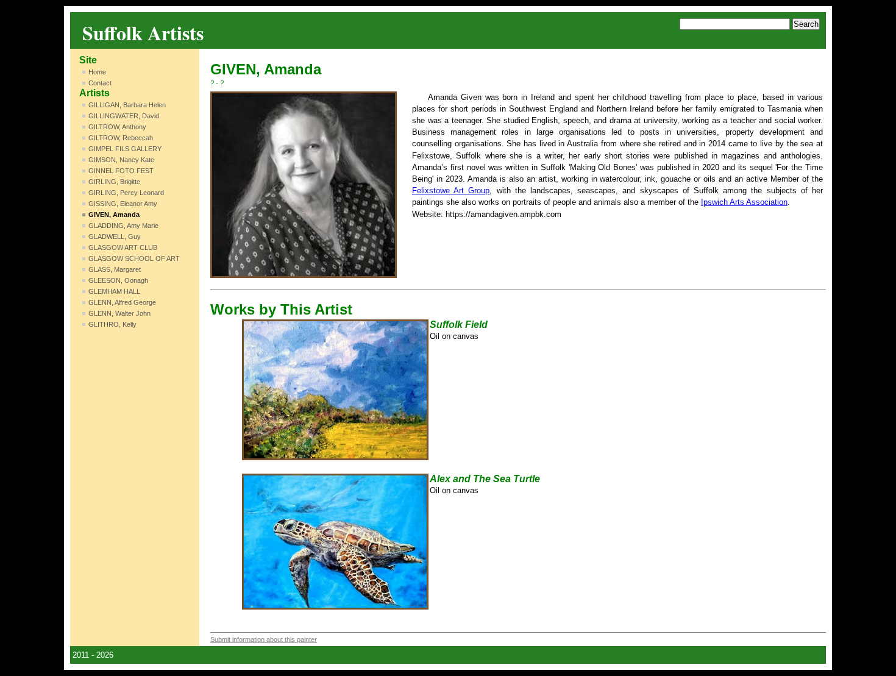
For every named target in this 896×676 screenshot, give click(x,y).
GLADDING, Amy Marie (123, 225)
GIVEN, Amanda (114, 214)
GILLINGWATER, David (123, 115)
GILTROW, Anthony (117, 126)
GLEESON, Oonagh (118, 280)
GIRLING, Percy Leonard (126, 192)
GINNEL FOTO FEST (121, 170)
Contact (100, 83)
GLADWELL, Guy (114, 236)
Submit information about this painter (263, 639)
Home (97, 72)
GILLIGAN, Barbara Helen (127, 105)
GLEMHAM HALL (114, 291)
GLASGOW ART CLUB (122, 247)
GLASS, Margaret (114, 269)
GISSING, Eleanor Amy (122, 203)
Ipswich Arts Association (744, 202)
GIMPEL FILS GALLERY (125, 148)
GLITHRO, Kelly (112, 324)
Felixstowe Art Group (450, 190)
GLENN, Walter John (119, 313)
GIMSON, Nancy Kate (121, 159)
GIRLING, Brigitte (114, 181)
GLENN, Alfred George (122, 302)
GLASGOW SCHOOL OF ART (134, 258)
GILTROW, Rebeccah (120, 137)
